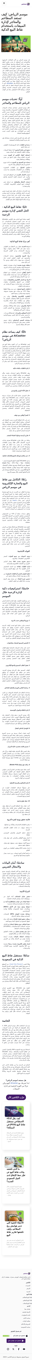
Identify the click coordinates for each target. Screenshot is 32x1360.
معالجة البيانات (26, 1321)
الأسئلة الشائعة (26, 1312)
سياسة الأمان (26, 1318)
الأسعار (28, 1288)
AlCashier (10, 83)
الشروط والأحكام (25, 1324)
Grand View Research (16, 964)
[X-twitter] (13, 1349)
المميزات (28, 1285)
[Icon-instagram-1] (8, 1349)
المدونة (28, 1291)
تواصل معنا (27, 1309)
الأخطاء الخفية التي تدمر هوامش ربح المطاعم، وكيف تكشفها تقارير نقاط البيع (15, 1228)
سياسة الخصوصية (25, 1327)
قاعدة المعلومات (26, 1315)
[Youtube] (24, 1349)
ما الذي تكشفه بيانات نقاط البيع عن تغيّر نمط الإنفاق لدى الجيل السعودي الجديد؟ (16, 1175)
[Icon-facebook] (19, 1349)
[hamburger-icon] (4, 3)
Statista (14, 500)
